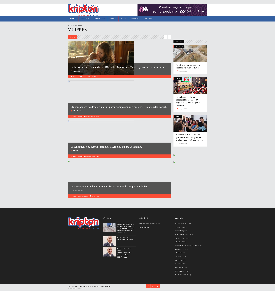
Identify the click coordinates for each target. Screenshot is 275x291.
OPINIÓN (178, 256)
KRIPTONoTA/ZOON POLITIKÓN (187, 245)
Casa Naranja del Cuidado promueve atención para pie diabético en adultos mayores (189, 137)
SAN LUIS (178, 264)
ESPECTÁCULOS (181, 238)
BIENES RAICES (181, 223)
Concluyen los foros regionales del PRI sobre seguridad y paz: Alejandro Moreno (188, 101)
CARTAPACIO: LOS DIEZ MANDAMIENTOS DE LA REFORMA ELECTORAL (125, 252)
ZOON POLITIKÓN (181, 275)
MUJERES (178, 253)
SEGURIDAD (179, 46)
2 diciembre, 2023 (77, 150)
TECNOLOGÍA (180, 271)
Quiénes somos (144, 227)
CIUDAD (178, 227)
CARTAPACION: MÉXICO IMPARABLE (125, 238)
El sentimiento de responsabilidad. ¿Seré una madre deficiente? (106, 146)
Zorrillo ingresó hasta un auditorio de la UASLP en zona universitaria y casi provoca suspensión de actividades (125, 228)
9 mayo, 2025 (76, 71)
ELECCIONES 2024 (182, 234)
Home (70, 25)
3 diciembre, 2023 (77, 111)
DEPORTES (179, 231)
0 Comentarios (84, 77)
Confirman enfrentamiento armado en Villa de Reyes (188, 66)
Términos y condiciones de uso (149, 223)
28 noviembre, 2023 (78, 190)
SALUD (177, 260)
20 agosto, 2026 (183, 109)
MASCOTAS (179, 249)
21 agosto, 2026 (183, 71)
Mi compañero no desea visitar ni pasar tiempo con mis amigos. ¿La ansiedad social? (119, 107)
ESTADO (178, 78)
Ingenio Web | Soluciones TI (75, 288)
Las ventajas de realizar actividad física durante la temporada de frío (109, 186)
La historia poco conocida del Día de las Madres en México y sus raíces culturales (117, 67)
